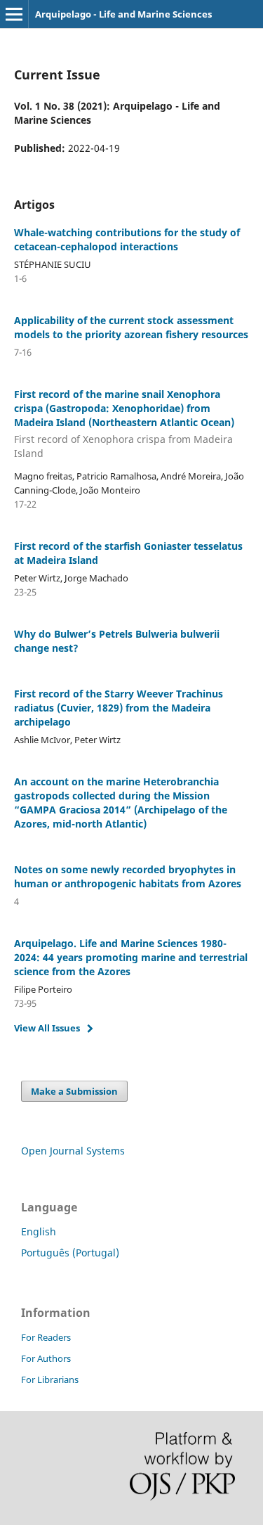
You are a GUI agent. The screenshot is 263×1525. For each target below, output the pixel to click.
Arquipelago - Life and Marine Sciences (123, 14)
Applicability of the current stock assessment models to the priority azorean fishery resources (131, 327)
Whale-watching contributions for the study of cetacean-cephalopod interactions (127, 239)
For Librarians (50, 1379)
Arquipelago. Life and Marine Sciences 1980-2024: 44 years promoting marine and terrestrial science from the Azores (131, 957)
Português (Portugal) (70, 1252)
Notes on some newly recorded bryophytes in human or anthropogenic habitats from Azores (127, 876)
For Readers (46, 1337)
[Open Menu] (14, 14)
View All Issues (47, 1028)
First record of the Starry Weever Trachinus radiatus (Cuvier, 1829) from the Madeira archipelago (118, 707)
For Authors (46, 1358)
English (38, 1231)
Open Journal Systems (73, 1150)
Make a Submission (74, 1091)
